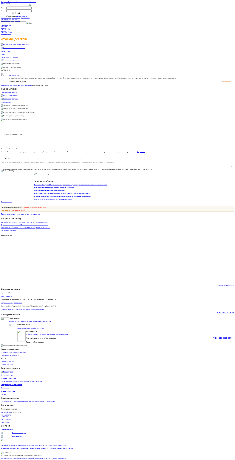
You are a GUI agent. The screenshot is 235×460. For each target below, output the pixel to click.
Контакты (19, 2)
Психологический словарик (10, 401)
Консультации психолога (9, 445)
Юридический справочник (27, 401)
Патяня (3, 394)
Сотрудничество (28, 448)
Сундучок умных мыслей (11, 385)
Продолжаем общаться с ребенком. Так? (30, 328)
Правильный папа (7, 364)
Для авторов (12, 448)
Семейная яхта (17, 436)
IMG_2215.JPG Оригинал (6, 415)
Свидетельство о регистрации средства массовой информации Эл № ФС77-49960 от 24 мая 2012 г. (34, 458)
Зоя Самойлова (6, 412)
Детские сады (5, 51)
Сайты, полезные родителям (45, 401)
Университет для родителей (10, 21)
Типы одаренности (7, 296)
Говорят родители (8, 378)
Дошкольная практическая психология (13, 352)
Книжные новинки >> (223, 338)
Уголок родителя (8, 391)
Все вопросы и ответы (8, 230)
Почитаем (4, 18)
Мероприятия (25, 18)
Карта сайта (62, 445)
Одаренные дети (6, 102)
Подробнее (141, 152)
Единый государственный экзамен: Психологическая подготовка (30, 321)
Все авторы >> (226, 81)
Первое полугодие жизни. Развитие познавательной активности (22, 309)
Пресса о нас (12, 2)
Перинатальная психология (10, 92)
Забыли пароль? (21, 16)
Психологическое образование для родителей (33, 445)
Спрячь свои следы (19, 433)
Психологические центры (9, 57)
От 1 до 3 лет (5, 28)
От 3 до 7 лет (5, 29)
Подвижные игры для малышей (11, 302)
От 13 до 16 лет (6, 34)
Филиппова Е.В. (14, 75)
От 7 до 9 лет (5, 31)
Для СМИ (20, 448)
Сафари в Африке (7, 429)
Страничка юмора (7, 375)
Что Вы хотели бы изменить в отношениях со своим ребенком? (22, 381)
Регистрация (5, 3)
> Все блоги (5, 422)
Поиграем (11, 18)
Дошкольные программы (9, 85)
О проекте (4, 2)
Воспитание (5, 388)
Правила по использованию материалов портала (57, 448)
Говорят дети (8, 372)
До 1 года (4, 26)
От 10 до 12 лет (6, 32)
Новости (17, 18)
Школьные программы (25, 85)
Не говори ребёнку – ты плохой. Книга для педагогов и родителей (47, 334)
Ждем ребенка (6, 25)
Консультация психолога (9, 19)
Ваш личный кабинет (29, 2)
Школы (3, 54)
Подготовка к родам (7, 361)
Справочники (53, 445)
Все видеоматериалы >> (226, 285)
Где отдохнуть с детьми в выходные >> (20, 214)
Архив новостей (6, 202)
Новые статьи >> (225, 313)
